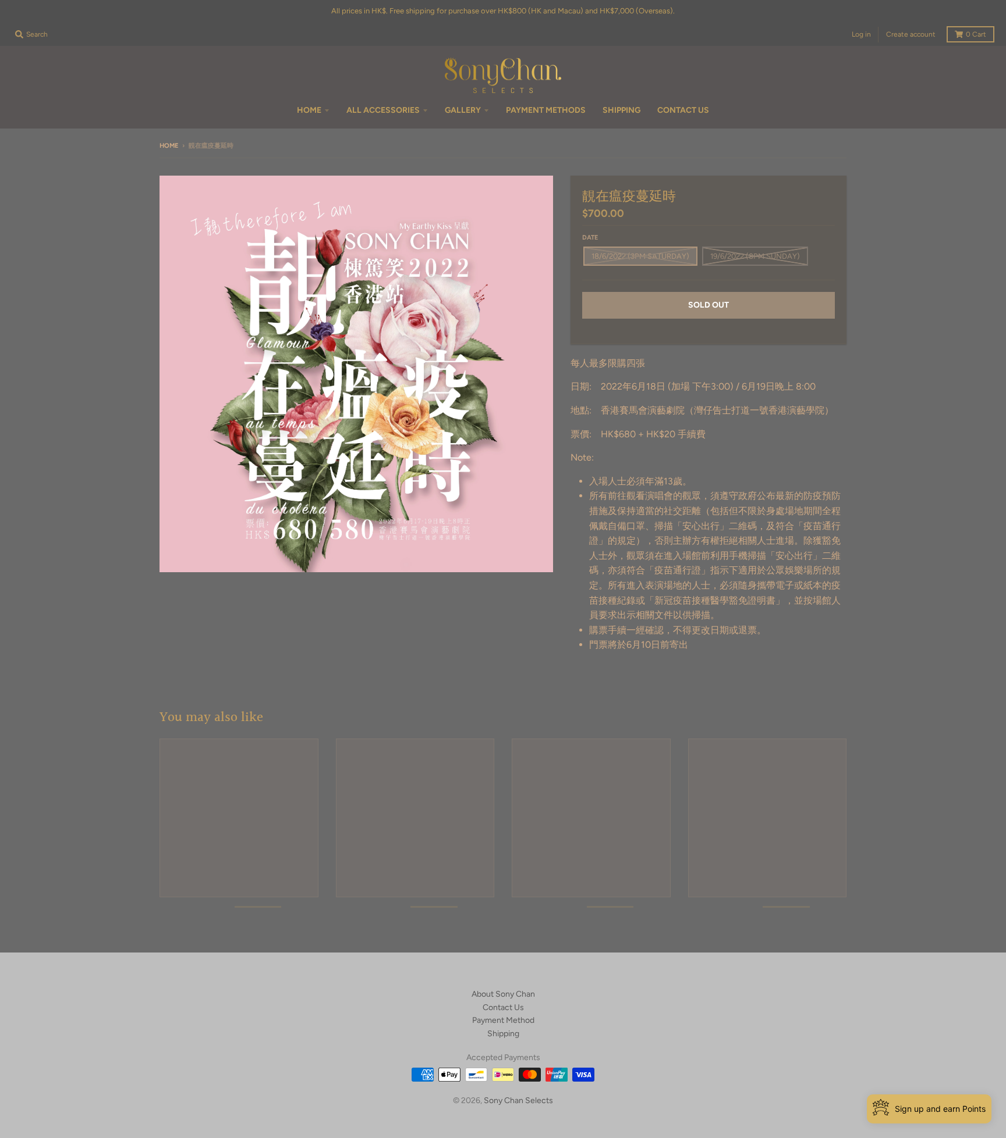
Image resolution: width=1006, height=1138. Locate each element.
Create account (911, 34)
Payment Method (503, 1020)
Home (169, 145)
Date (590, 237)
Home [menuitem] (309, 110)
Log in (861, 34)
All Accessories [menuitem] (383, 110)
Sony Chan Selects (518, 1100)
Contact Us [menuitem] (683, 110)
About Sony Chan (503, 994)
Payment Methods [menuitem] (546, 110)
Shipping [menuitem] (621, 110)
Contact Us (503, 1007)
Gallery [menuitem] (463, 110)
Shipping (503, 1034)
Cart (976, 34)
